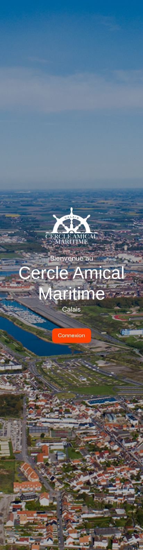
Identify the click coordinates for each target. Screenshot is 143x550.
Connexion (71, 335)
